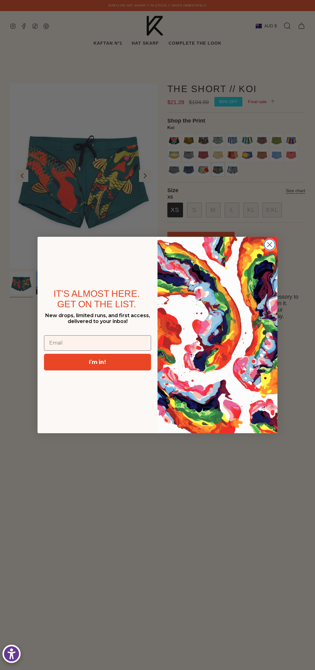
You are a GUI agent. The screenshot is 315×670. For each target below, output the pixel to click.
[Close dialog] (269, 244)
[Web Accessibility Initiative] (11, 653)
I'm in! (97, 362)
